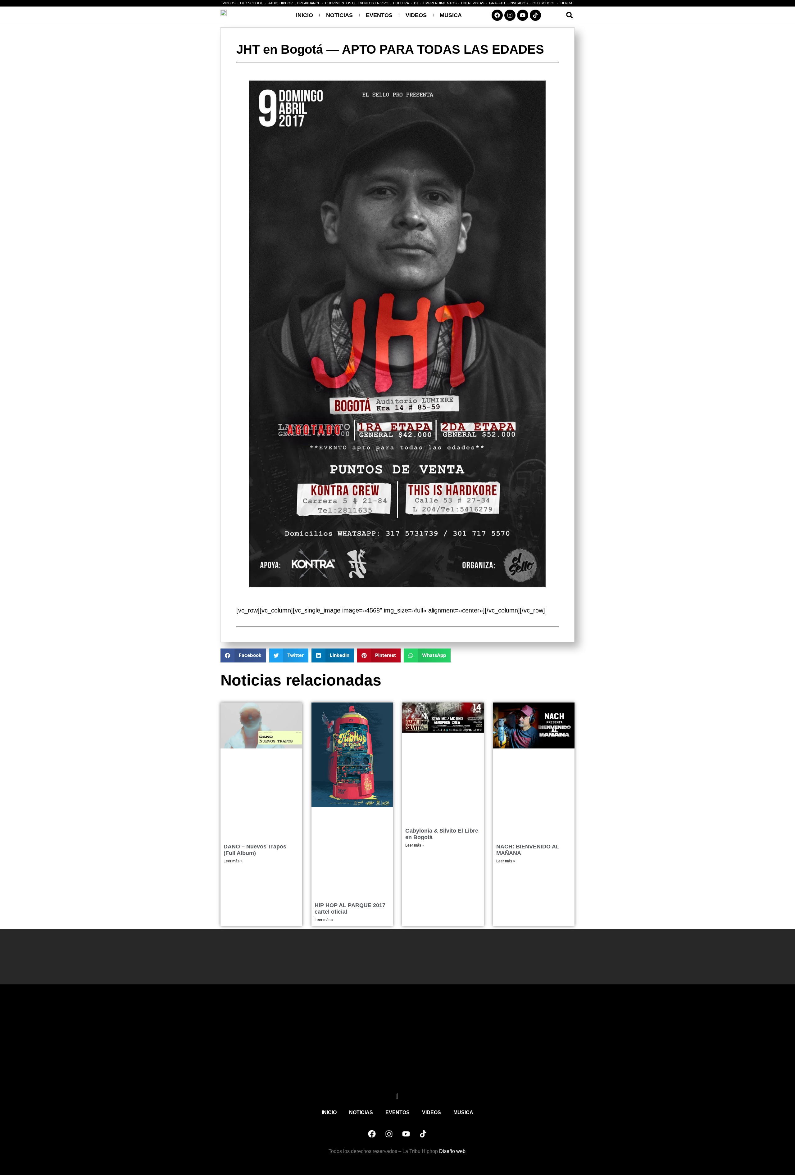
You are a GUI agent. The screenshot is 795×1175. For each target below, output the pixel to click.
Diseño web (453, 1151)
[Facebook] (497, 15)
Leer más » (233, 861)
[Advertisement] (397, 1043)
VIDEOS (416, 15)
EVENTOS (379, 15)
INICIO (304, 15)
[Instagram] (510, 15)
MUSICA (451, 15)
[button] (569, 15)
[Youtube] (522, 15)
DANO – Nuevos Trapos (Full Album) (255, 849)
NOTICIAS (339, 15)
